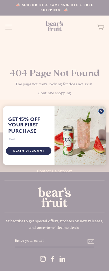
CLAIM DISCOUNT (28, 150)
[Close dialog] (100, 111)
